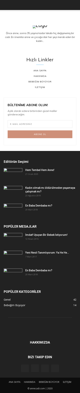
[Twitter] (48, 47)
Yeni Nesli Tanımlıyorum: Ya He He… (47, 252)
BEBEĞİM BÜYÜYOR (49, 382)
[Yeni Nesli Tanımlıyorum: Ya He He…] (13, 257)
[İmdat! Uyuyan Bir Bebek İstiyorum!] (13, 239)
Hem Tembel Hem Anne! (39, 170)
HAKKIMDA (29, 382)
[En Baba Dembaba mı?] (13, 210)
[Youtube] (55, 368)
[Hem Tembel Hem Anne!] (13, 174)
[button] (6, 5)
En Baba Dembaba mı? (38, 205)
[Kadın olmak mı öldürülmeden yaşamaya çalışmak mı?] (13, 192)
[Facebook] (31, 47)
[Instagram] (40, 47)
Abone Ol (40, 134)
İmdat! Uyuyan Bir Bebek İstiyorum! (46, 234)
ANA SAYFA (14, 382)
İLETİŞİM (67, 382)
